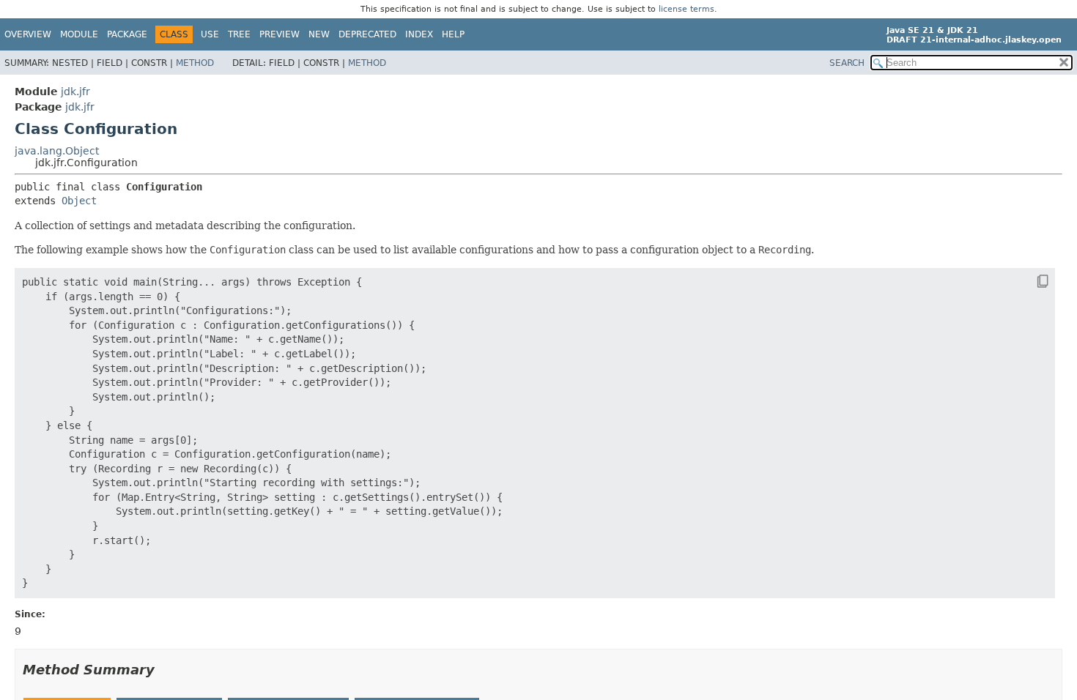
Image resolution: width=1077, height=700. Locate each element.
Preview (279, 34)
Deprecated (367, 34)
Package (127, 34)
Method (195, 63)
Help (453, 34)
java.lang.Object (57, 151)
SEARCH (847, 63)
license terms (686, 9)
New (319, 34)
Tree (239, 34)
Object (79, 200)
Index (419, 34)
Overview (27, 34)
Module (79, 34)
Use (210, 34)
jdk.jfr (75, 91)
